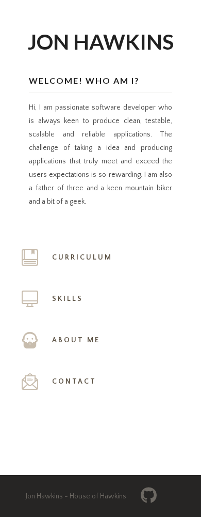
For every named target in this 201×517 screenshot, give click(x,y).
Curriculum (82, 257)
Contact (74, 381)
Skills (67, 299)
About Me (76, 340)
